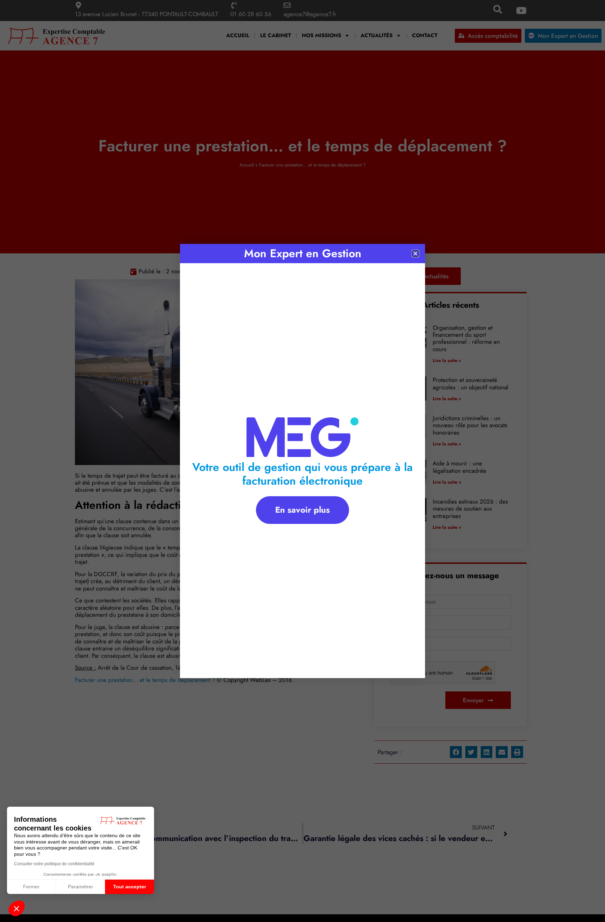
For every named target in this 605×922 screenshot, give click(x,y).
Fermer (31, 886)
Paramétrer (80, 886)
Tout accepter (129, 886)
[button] (16, 908)
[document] (302, 461)
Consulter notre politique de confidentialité (54, 863)
